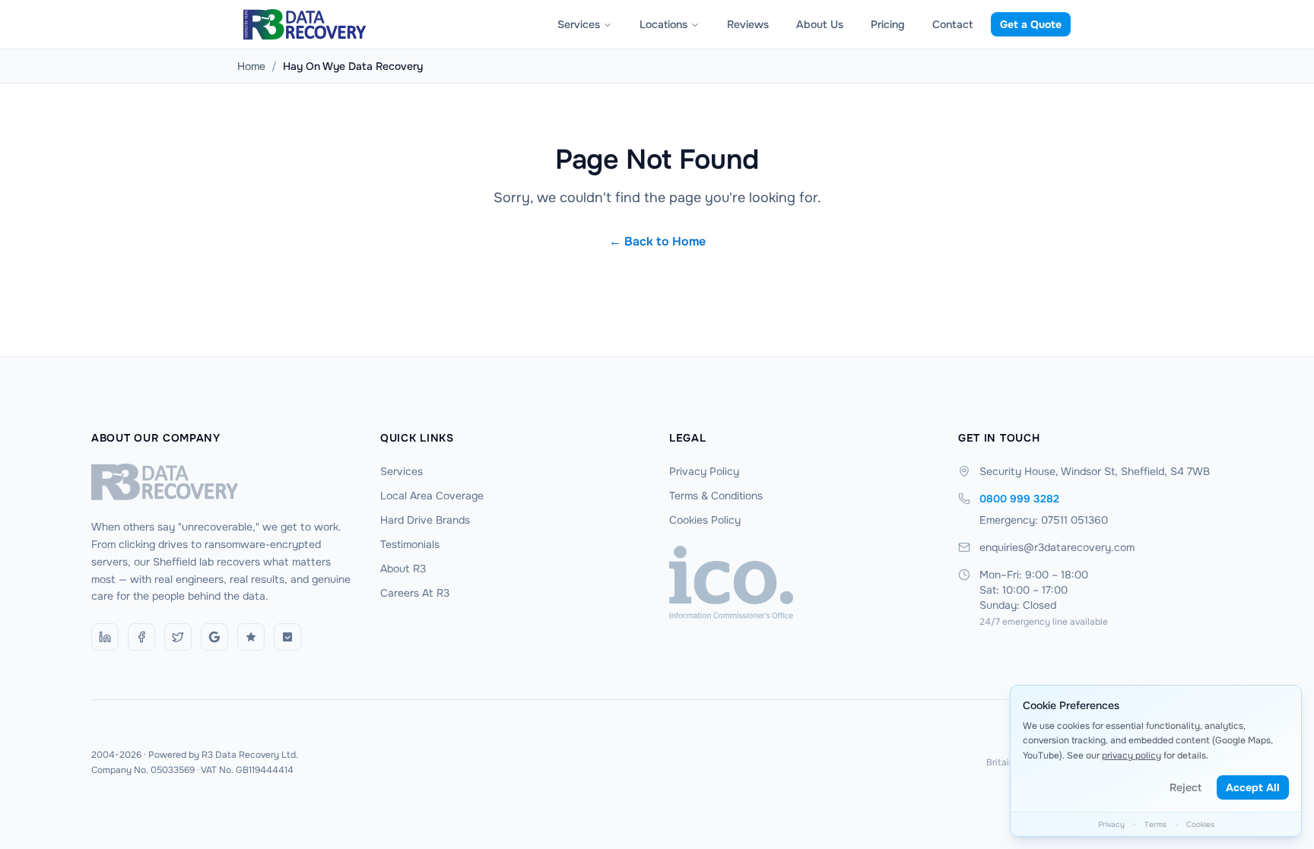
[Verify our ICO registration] (801, 582)
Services (578, 24)
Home (251, 66)
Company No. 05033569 (143, 770)
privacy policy (1131, 755)
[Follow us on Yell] (287, 637)
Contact (952, 24)
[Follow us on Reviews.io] (251, 637)
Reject (1185, 787)
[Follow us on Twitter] (178, 637)
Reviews (748, 24)
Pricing (888, 24)
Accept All (1253, 787)
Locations (663, 24)
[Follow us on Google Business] (214, 637)
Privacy (1111, 824)
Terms (1155, 824)
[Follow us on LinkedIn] (105, 637)
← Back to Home (657, 241)
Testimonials (410, 544)
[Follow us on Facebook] (141, 637)
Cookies (1200, 824)
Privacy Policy (704, 471)
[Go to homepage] (223, 482)
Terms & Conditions (716, 495)
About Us (819, 24)
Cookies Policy (705, 520)
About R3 (403, 568)
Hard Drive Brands (425, 520)
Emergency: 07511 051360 (1043, 520)
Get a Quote (1031, 24)
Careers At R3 (414, 593)
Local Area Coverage (432, 495)
